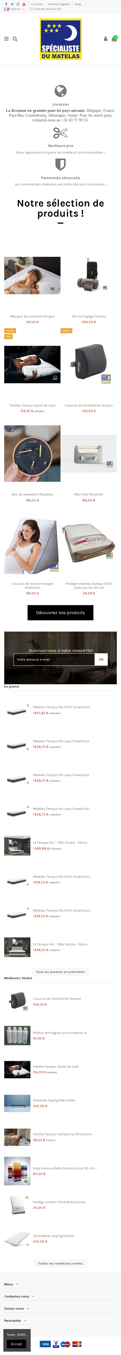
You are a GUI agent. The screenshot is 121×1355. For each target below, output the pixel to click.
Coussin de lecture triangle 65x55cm (32, 586)
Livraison (37, 4)
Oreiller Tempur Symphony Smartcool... (63, 1134)
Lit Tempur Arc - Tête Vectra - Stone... (61, 843)
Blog (78, 4)
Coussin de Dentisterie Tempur (89, 405)
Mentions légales (59, 4)
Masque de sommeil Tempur (32, 316)
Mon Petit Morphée (88, 494)
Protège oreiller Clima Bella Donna (59, 1202)
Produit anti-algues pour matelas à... (60, 1033)
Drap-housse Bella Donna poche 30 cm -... (65, 1168)
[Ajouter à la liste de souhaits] (26, 310)
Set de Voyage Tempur (88, 316)
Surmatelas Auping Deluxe (53, 1236)
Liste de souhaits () (47, 9)
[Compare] (32, 310)
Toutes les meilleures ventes (60, 1263)
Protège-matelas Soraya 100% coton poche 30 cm (89, 586)
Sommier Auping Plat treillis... (55, 1100)
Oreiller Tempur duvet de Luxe (32, 405)
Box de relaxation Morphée (32, 494)
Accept (16, 1344)
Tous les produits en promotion (60, 972)
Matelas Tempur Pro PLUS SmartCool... (62, 707)
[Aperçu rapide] (39, 310)
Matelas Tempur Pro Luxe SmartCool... (62, 741)
